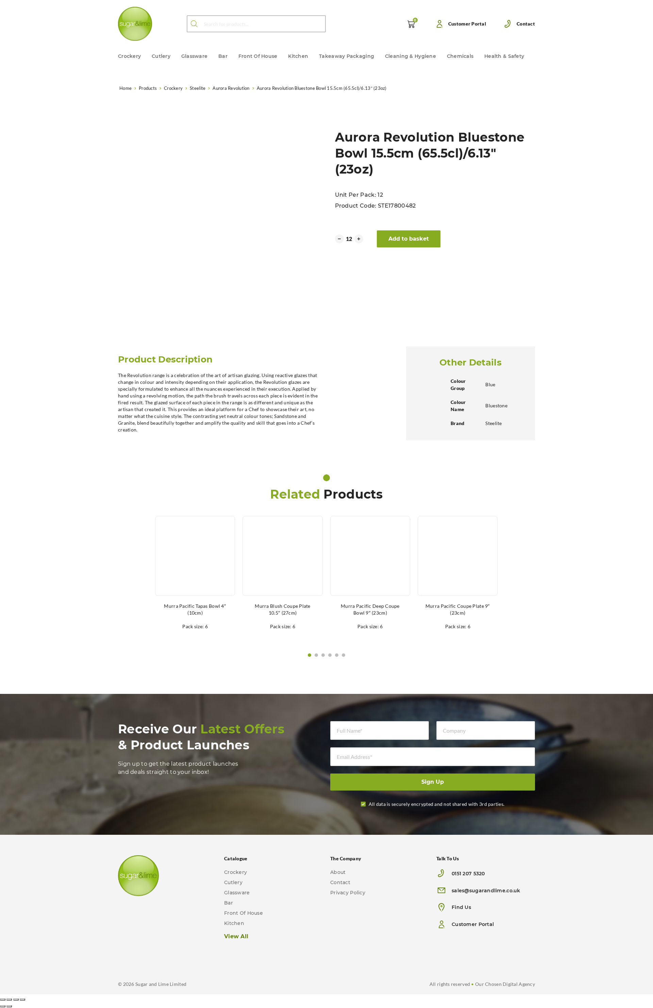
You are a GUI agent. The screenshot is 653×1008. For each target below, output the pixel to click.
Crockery (129, 56)
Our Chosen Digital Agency (505, 984)
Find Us (461, 907)
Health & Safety (504, 56)
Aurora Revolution (231, 88)
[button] (309, 655)
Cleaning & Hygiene (410, 56)
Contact (526, 24)
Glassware (194, 56)
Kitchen (298, 56)
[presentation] (121, 655)
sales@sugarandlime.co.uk (486, 891)
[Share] (9, 999)
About (338, 872)
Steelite (197, 88)
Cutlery (161, 56)
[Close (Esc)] (2, 999)
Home (125, 88)
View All (236, 936)
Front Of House (258, 56)
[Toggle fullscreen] (16, 999)
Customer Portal (467, 24)
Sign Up (432, 782)
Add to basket (408, 238)
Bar (223, 56)
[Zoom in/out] (22, 999)
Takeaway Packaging (346, 56)
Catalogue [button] (236, 858)
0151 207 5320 (468, 874)
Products (148, 88)
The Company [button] (345, 858)
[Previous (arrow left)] (2, 1006)
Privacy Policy (347, 893)
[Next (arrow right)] (9, 1006)
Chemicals (460, 56)
